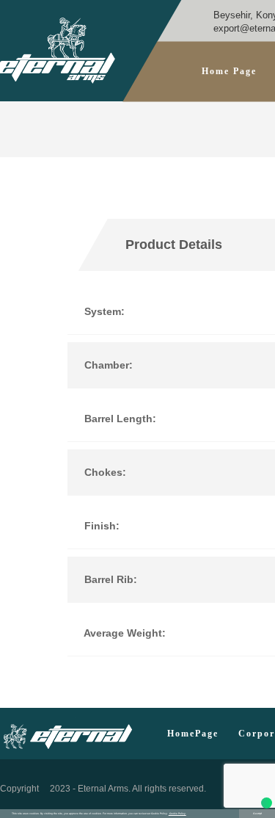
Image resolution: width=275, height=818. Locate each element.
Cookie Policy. (177, 813)
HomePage (193, 734)
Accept (257, 813)
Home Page (229, 71)
